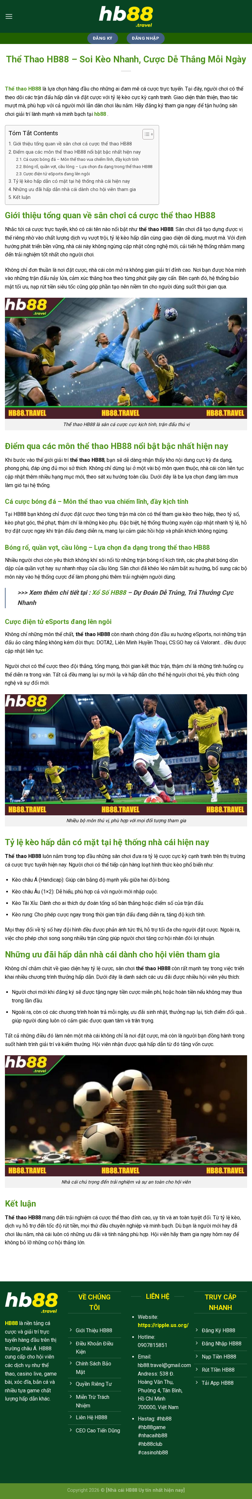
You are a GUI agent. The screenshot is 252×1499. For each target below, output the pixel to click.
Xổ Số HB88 (109, 592)
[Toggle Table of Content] (144, 134)
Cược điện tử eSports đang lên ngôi (56, 173)
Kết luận (22, 197)
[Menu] (9, 16)
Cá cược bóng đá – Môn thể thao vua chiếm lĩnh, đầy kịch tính (81, 159)
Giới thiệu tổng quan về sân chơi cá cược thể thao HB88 (72, 144)
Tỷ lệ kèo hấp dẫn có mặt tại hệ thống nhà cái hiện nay (71, 181)
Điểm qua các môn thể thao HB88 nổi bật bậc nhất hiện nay (77, 152)
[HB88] (126, 16)
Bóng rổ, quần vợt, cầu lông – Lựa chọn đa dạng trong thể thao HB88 (87, 166)
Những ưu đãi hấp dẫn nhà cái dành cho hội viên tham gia (74, 189)
